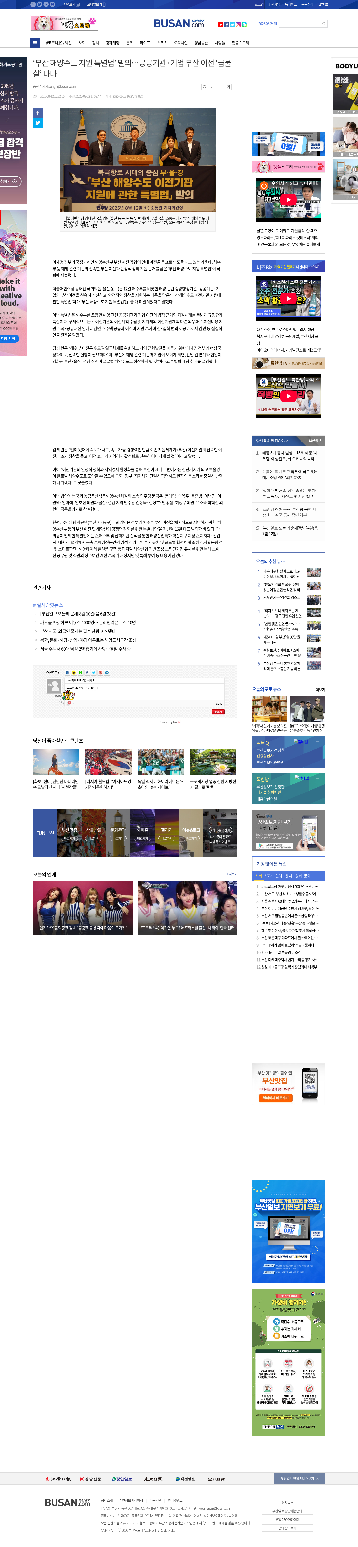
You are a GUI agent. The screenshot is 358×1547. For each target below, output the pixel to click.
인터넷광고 (175, 1500)
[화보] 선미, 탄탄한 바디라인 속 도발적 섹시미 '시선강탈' (56, 784)
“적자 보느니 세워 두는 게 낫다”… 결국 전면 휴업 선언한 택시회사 (282, 616)
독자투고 (291, 4)
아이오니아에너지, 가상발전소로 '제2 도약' (289, 350)
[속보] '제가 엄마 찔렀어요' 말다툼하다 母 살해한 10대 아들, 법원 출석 (308, 945)
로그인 (259, 4)
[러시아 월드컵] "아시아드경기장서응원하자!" (108, 784)
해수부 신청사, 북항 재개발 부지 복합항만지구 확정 (296, 930)
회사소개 (107, 1500)
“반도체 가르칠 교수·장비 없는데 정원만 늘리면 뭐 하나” (281, 590)
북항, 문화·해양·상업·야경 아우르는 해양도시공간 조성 (88, 640)
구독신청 (307, 4)
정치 (95, 43)
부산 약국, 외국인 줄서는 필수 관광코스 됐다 (78, 631)
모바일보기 (94, 4)
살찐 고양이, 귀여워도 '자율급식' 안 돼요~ (288, 230)
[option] (58, 1478)
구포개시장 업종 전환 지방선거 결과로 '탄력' (213, 784)
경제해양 (112, 43)
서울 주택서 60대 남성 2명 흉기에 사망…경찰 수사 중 (85, 648)
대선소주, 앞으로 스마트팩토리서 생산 (285, 329)
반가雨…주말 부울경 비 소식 (281, 952)
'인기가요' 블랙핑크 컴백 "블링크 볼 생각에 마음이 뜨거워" (83, 928)
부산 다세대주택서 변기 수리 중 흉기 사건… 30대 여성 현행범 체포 (306, 959)
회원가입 (274, 4)
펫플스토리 (240, 43)
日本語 (323, 4)
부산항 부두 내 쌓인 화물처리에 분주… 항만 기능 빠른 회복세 (281, 669)
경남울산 (201, 43)
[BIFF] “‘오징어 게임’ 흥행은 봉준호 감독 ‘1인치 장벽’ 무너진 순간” (307, 730)
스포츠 (162, 43)
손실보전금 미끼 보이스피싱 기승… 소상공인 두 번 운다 (282, 655)
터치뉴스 (287, 1502)
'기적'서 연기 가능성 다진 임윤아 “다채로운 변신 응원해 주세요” (269, 730)
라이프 (145, 43)
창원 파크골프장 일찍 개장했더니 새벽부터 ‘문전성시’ (298, 967)
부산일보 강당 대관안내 (287, 1510)
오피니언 (181, 43)
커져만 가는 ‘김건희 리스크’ (282, 597)
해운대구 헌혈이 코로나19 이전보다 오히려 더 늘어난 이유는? (281, 576)
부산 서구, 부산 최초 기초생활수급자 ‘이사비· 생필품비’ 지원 (303, 893)
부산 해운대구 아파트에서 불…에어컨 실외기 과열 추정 (299, 937)
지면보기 (69, 4)
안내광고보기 (287, 1528)
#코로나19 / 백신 (59, 43)
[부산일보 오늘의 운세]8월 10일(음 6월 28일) (78, 613)
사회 (81, 43)
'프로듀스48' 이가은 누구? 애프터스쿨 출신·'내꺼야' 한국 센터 (187, 928)
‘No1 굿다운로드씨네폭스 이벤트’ (220, 839)
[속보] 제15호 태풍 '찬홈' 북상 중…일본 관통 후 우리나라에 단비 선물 (308, 923)
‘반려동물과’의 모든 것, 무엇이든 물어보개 (288, 244)
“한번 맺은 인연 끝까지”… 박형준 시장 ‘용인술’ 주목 (281, 626)
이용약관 (155, 1500)
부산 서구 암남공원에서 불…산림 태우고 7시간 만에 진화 (300, 915)
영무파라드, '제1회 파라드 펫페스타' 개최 (287, 237)
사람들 (220, 43)
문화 (129, 43)
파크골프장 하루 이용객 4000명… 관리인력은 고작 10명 (88, 622)
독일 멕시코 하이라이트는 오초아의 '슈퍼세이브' (161, 784)
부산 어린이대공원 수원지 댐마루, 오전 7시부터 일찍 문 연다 (302, 908)
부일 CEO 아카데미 (287, 1519)
